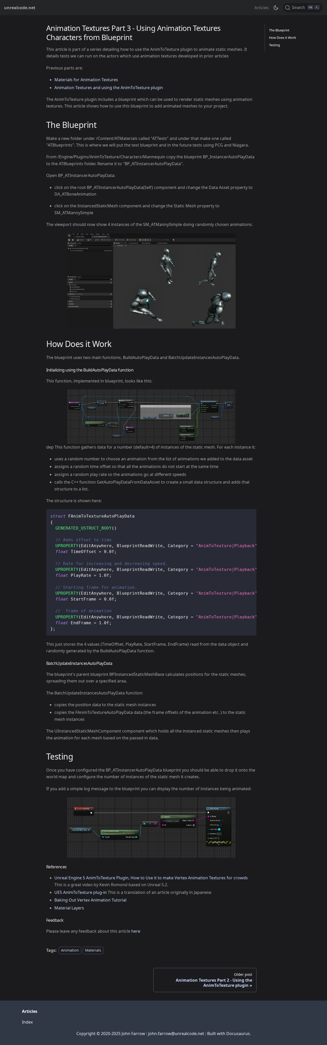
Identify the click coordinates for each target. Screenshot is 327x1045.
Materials (93, 950)
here (135, 931)
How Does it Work (282, 37)
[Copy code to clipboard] (250, 515)
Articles (261, 7)
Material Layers (69, 908)
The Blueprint (279, 30)
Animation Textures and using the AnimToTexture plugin (108, 87)
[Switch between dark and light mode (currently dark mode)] (276, 8)
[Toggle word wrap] (241, 515)
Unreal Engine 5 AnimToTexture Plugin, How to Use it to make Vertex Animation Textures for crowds (151, 878)
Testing (274, 45)
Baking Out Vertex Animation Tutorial (90, 900)
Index (27, 1022)
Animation (70, 950)
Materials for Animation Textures (86, 79)
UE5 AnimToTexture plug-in (80, 892)
